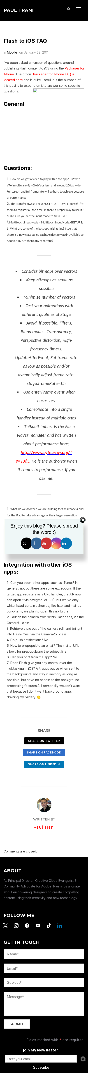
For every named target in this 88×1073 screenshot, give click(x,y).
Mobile (12, 52)
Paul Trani (19, 10)
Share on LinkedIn (44, 764)
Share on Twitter (44, 741)
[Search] (68, 8)
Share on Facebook (44, 752)
